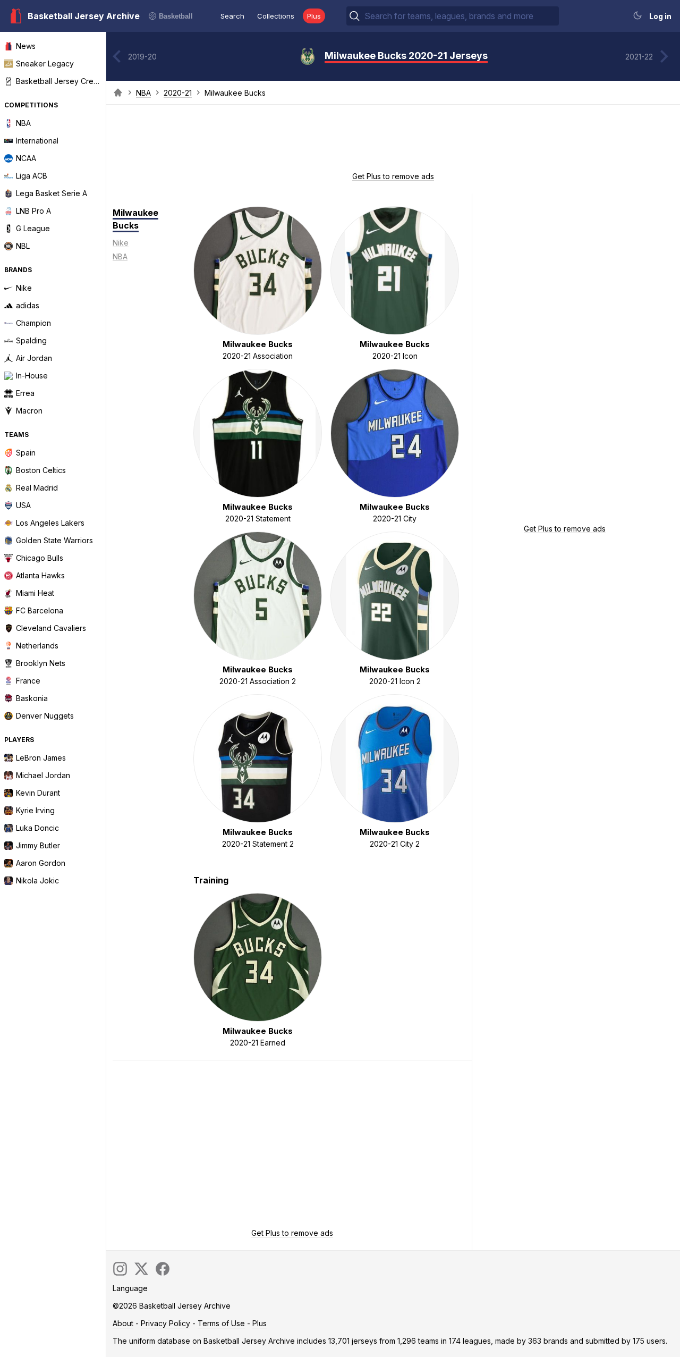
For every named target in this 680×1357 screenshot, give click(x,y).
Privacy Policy (165, 1323)
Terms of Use (221, 1323)
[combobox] (460, 16)
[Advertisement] (393, 141)
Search (232, 16)
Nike (121, 242)
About (123, 1323)
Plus (314, 16)
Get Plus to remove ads (393, 176)
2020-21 (178, 92)
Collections (275, 16)
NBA (143, 92)
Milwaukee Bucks (135, 219)
